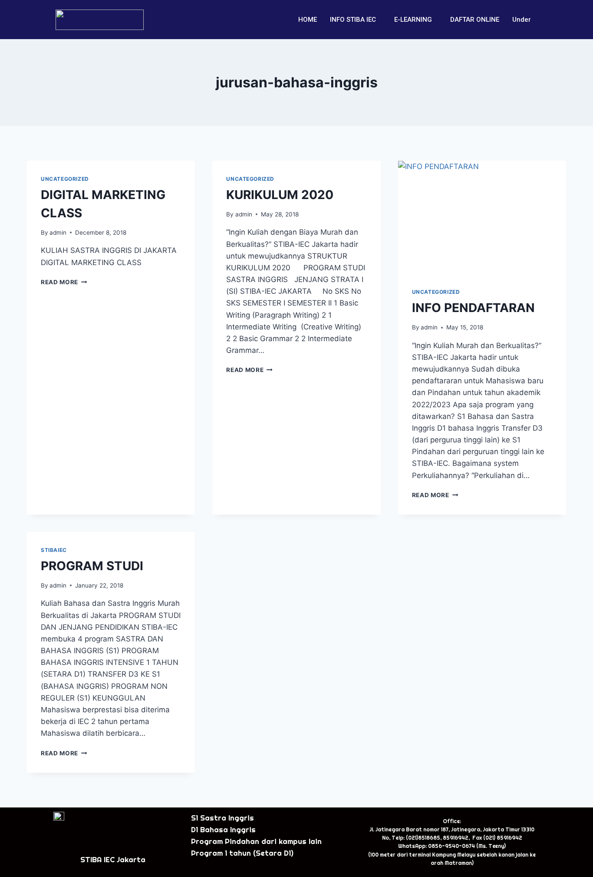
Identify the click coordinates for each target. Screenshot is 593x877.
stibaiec (54, 550)
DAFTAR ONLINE (474, 19)
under (521, 19)
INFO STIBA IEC (353, 19)
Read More (64, 282)
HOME (307, 19)
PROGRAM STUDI (92, 565)
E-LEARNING (413, 19)
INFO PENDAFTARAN (473, 307)
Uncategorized (65, 179)
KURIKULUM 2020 (279, 194)
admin (57, 232)
